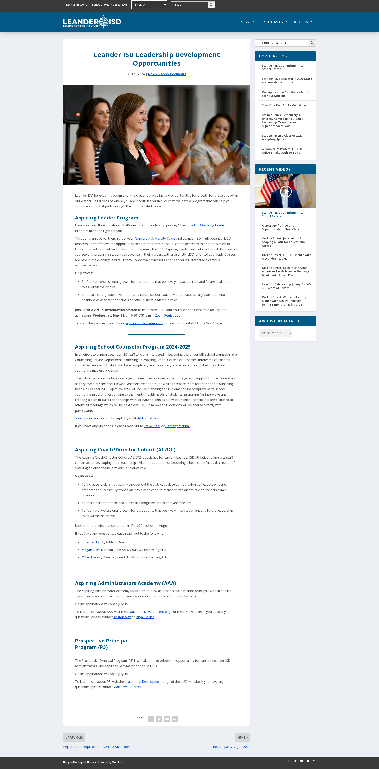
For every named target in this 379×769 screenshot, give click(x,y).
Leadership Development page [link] (149, 612)
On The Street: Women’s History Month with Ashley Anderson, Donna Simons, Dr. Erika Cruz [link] (284, 300)
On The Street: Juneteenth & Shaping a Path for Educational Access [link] (284, 242)
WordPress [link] (118, 762)
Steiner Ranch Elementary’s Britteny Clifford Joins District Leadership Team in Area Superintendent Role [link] (282, 120)
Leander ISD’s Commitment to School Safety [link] (283, 67)
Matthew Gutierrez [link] (127, 687)
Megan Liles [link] (90, 550)
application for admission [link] (144, 323)
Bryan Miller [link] (145, 617)
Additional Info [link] (148, 418)
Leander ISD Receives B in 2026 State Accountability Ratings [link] (287, 80)
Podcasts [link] (272, 21)
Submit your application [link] (92, 418)
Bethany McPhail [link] (177, 426)
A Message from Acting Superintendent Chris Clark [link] (280, 227)
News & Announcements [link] (167, 74)
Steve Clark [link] (152, 426)
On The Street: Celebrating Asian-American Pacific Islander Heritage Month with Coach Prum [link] (285, 271)
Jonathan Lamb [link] (93, 542)
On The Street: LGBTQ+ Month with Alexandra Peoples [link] (286, 256)
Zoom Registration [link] (169, 315)
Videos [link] (301, 21)
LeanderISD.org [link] (76, 4)
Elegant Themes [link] (87, 762)
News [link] (245, 21)
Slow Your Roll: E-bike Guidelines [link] (284, 105)
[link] (92, 22)
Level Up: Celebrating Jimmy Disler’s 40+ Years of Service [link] (286, 286)
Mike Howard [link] (91, 557)
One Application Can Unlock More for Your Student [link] (285, 94)
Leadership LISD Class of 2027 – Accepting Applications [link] (283, 137)
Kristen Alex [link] (122, 617)
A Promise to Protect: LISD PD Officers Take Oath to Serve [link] (282, 150)
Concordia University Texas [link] (155, 238)
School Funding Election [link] (109, 4)
